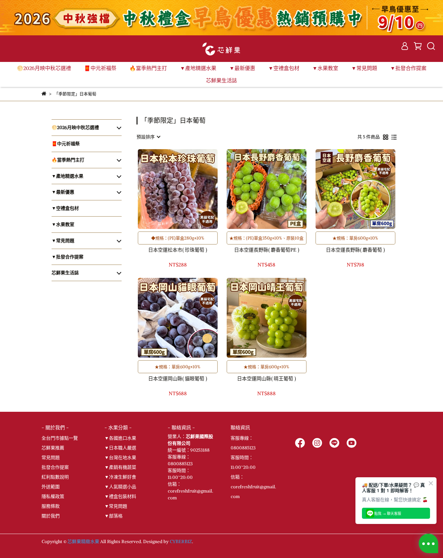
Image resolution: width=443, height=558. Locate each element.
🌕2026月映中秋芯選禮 (44, 68)
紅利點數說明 (55, 477)
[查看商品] (168, 189)
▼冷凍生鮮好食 (120, 477)
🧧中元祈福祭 (100, 68)
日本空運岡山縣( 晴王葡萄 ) (266, 379)
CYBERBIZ (181, 541)
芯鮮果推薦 (53, 448)
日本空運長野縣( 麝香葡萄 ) (355, 250)
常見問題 (51, 457)
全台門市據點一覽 (60, 438)
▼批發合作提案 (408, 68)
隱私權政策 (53, 496)
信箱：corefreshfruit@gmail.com (253, 486)
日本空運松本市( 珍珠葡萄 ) (177, 250)
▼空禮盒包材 (283, 68)
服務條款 (51, 506)
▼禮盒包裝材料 (120, 496)
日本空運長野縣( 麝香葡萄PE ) (266, 250)
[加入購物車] (187, 189)
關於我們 (51, 516)
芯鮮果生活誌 (221, 80)
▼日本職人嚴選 (120, 448)
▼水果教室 (325, 68)
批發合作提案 (55, 467)
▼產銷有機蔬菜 (120, 467)
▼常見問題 (115, 506)
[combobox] (148, 137)
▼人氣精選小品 (120, 487)
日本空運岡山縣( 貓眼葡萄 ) (177, 379)
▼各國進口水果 (120, 438)
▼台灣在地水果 (120, 457)
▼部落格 (113, 516)
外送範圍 (51, 487)
